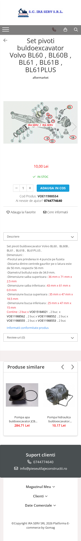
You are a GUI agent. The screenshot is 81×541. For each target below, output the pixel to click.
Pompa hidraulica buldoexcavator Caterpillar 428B (59, 419)
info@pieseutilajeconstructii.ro (43, 468)
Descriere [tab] (13, 236)
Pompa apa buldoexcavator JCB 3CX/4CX (22, 419)
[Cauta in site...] (76, 29)
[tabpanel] (40, 122)
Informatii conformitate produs (28, 328)
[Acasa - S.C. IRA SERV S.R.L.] (40, 12)
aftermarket (41, 78)
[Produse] (6, 30)
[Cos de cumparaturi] (65, 29)
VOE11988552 (47, 316)
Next (74, 126)
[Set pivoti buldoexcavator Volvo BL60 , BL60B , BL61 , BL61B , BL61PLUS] (40, 122)
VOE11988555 (16, 320)
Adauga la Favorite (23, 212)
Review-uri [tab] (16, 337)
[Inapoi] (3, 40)
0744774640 (43, 462)
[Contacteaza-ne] (54, 29)
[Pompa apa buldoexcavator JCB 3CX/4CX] (22, 395)
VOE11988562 (16, 316)
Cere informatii (57, 212)
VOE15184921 (38, 312)
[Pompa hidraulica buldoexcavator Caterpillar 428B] (59, 395)
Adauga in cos (53, 188)
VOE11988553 (47, 320)
